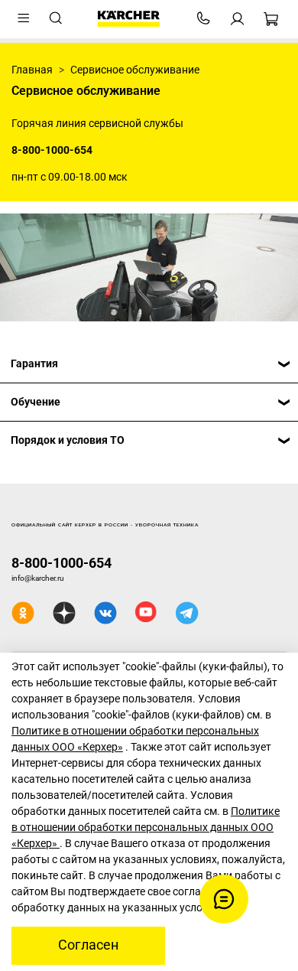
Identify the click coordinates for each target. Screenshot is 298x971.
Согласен (88, 945)
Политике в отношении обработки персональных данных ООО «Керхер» (145, 827)
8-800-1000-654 (61, 563)
